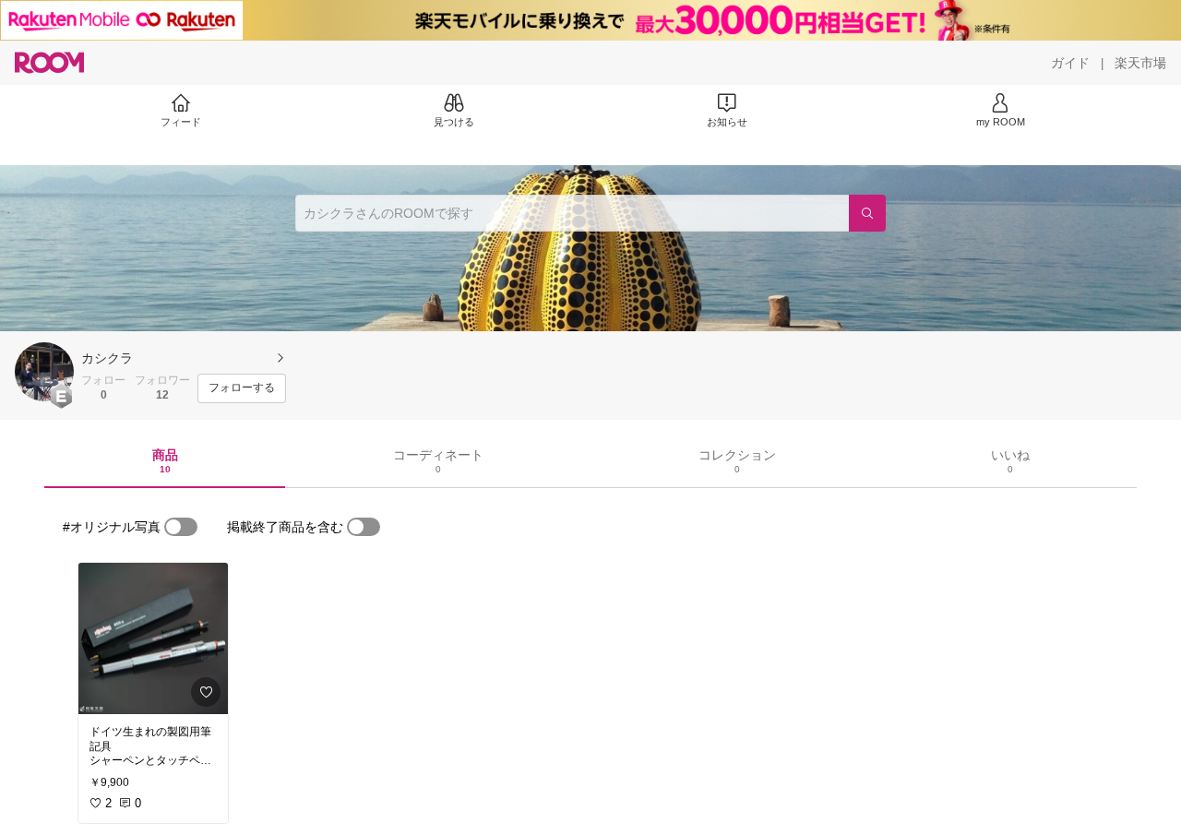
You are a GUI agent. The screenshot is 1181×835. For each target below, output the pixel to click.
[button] (44, 371)
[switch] (180, 527)
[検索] (867, 213)
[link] (153, 638)
